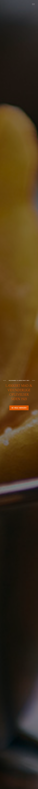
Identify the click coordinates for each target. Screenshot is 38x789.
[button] (18, 407)
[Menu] (33, 4)
